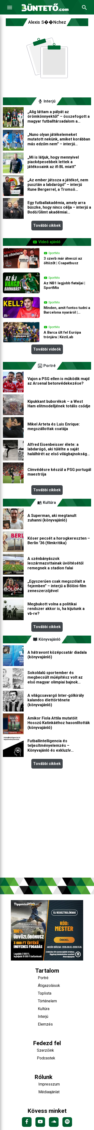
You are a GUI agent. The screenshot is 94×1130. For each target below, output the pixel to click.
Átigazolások (49, 985)
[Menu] (9, 7)
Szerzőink (45, 1050)
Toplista (44, 993)
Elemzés (45, 1024)
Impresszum (49, 1084)
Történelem (47, 1001)
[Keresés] (84, 7)
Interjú (43, 1016)
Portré (43, 978)
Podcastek (46, 1058)
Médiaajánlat (49, 1092)
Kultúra (43, 1008)
